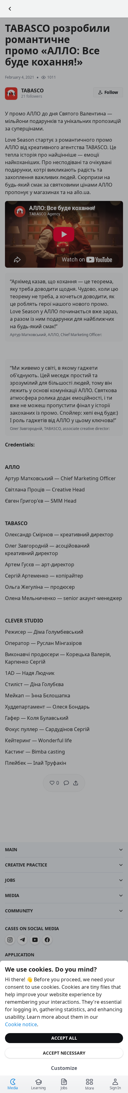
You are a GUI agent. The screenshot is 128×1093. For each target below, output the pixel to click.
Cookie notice (21, 1024)
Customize (64, 1068)
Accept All (64, 1038)
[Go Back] (10, 9)
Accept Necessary (64, 1053)
